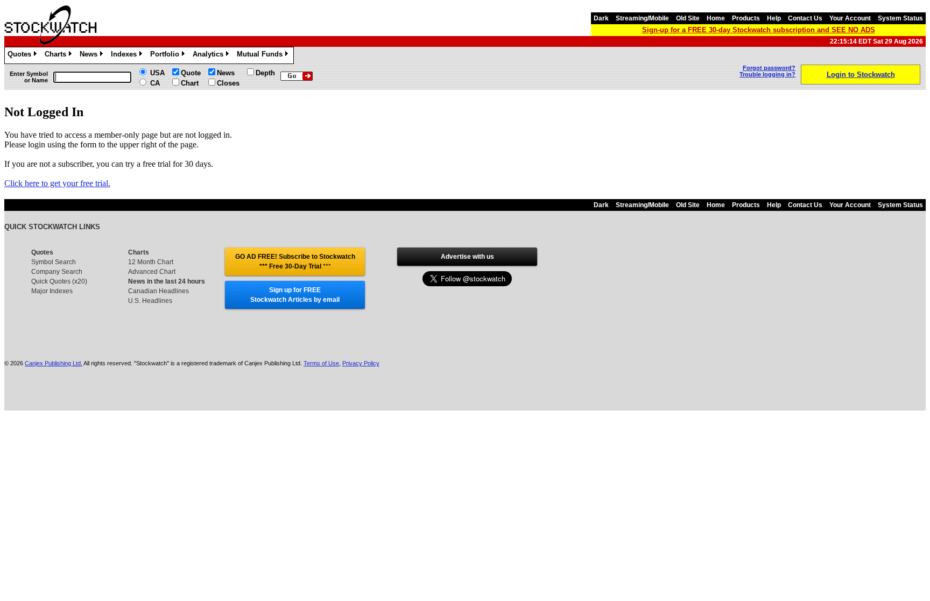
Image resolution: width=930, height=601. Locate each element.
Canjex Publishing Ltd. (53, 363)
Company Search (56, 271)
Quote (191, 73)
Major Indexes (52, 291)
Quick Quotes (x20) (59, 281)
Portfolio (166, 55)
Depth (265, 73)
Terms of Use (321, 363)
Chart (190, 83)
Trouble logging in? (767, 74)
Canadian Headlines (158, 291)
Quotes (21, 55)
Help (774, 18)
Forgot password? (769, 68)
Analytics (210, 55)
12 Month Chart (150, 262)
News (90, 55)
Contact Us (805, 18)
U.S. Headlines (150, 301)
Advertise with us (467, 256)
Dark (601, 18)
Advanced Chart (151, 271)
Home (716, 18)
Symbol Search (53, 262)
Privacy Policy (360, 363)
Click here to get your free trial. (57, 183)
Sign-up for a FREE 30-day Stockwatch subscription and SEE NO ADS (758, 30)
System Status (900, 18)
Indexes (125, 55)
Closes (228, 83)
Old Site (688, 18)
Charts (57, 55)
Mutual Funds (261, 55)
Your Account (850, 18)
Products (746, 18)
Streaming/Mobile (642, 18)
